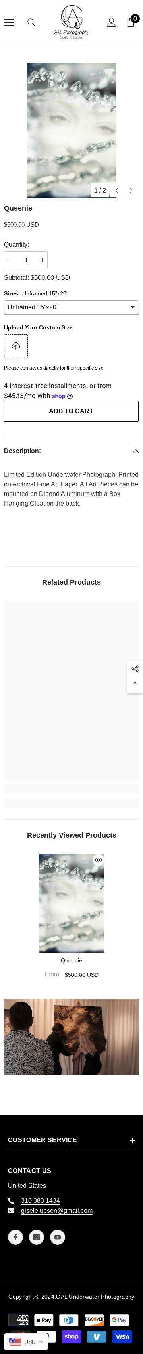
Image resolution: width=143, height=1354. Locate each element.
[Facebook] (15, 1237)
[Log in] (111, 22)
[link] (71, 789)
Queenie (71, 960)
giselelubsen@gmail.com (57, 1210)
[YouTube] (57, 1237)
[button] (117, 190)
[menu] (9, 22)
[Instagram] (36, 1237)
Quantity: (16, 244)
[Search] (31, 22)
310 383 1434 (40, 1200)
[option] (71, 130)
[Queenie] (71, 903)
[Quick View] (98, 860)
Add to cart (71, 411)
